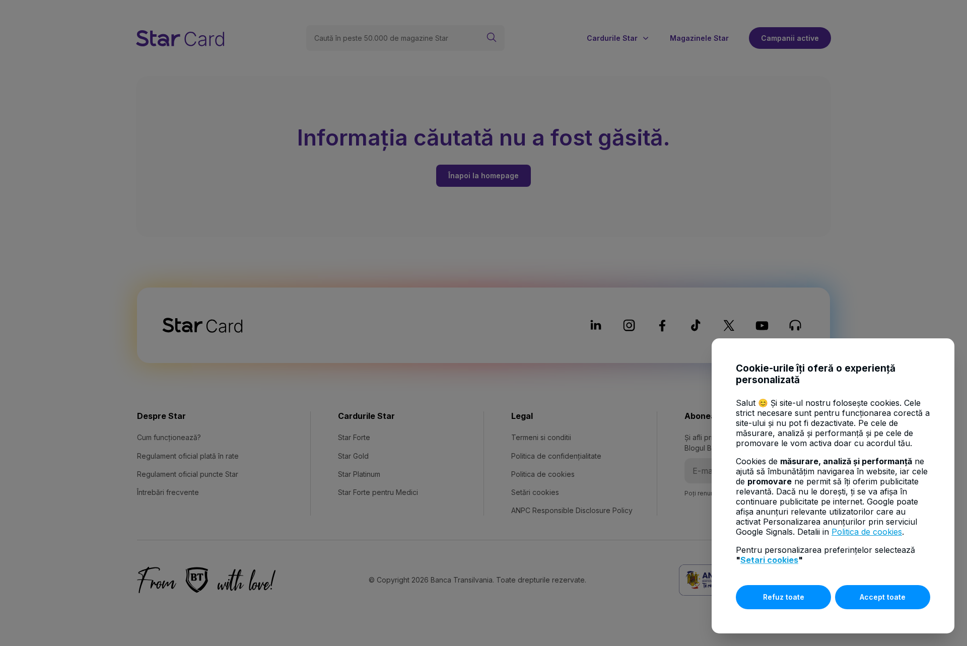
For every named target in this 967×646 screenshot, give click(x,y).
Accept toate (883, 597)
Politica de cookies (867, 532)
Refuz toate (783, 597)
